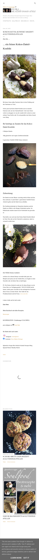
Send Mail (17, 325)
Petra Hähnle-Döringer (17, 339)
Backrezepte (6, 314)
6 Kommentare (11, 521)
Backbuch (25, 21)
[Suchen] (35, 3)
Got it (26, 558)
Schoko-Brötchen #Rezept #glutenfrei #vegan (16, 457)
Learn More (16, 558)
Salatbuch (16, 21)
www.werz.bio (24, 293)
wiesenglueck (15, 336)
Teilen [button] (4, 354)
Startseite (7, 21)
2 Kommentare (11, 462)
